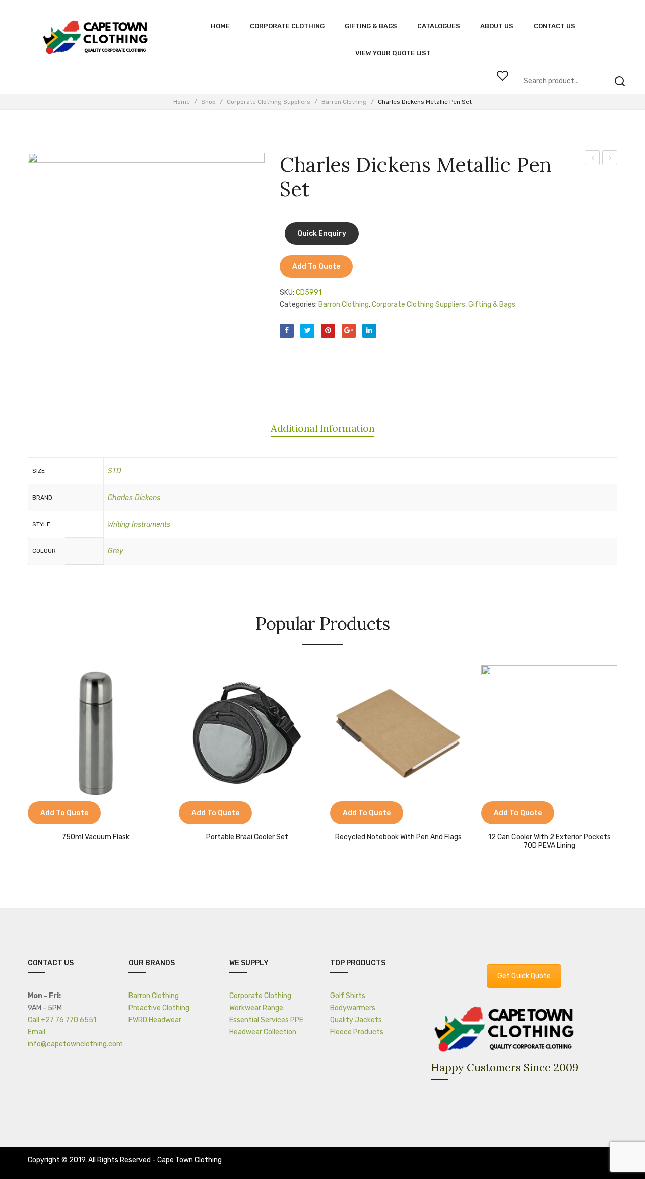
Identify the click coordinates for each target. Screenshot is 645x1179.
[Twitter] (307, 331)
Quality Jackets (356, 1020)
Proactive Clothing (158, 1008)
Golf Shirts (347, 995)
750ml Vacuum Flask (96, 837)
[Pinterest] (328, 331)
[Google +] (349, 331)
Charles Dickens (134, 497)
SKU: (287, 292)
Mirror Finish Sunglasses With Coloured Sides (610, 159)
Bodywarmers (352, 1008)
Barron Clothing (344, 101)
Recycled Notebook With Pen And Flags (398, 837)
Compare (40, 814)
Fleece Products (356, 1032)
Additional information (322, 428)
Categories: (298, 304)
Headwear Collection (262, 1032)
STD (114, 471)
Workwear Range (256, 1008)
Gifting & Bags (491, 304)
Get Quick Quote (524, 976)
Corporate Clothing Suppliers (268, 101)
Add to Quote (316, 266)
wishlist (502, 75)
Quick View (65, 814)
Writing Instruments (139, 524)
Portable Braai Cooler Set (247, 837)
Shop (208, 101)
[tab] (322, 428)
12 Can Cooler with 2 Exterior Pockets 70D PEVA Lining (549, 841)
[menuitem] (220, 26)
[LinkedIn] (369, 331)
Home (181, 101)
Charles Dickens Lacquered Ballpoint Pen (592, 159)
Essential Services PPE (266, 1020)
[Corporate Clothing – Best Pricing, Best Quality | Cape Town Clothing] (97, 38)
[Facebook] (287, 331)
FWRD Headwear (154, 1020)
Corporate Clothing (260, 995)
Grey (115, 551)
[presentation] (29, 754)
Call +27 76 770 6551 (62, 1020)
